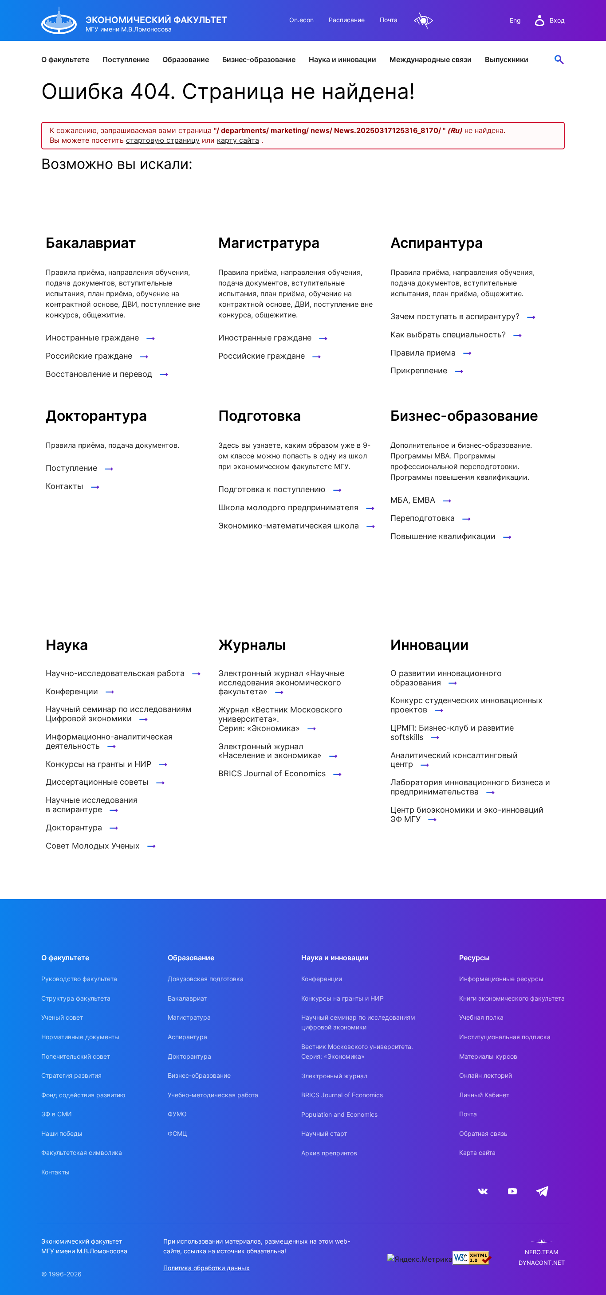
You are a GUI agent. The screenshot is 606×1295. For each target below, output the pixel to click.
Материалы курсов (488, 1056)
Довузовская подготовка (206, 978)
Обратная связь (483, 1133)
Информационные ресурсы (501, 978)
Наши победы (62, 1133)
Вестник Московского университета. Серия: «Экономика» (357, 1051)
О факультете (65, 59)
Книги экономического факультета (512, 998)
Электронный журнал (334, 1076)
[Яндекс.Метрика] (420, 1259)
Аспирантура (187, 1037)
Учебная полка (481, 1017)
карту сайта (238, 140)
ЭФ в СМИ (56, 1114)
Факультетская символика (81, 1152)
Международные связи (431, 59)
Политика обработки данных (206, 1268)
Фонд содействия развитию (83, 1095)
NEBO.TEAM (542, 1252)
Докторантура (189, 1056)
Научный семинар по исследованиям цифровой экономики (358, 1022)
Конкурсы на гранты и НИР (342, 998)
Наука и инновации (342, 59)
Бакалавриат (187, 998)
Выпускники (506, 59)
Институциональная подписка (505, 1037)
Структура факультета (75, 998)
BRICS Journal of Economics (342, 1095)
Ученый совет (62, 1017)
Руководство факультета (79, 978)
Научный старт (324, 1133)
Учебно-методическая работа (213, 1095)
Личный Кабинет (484, 1095)
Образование (185, 59)
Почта (388, 19)
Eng (515, 20)
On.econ (301, 19)
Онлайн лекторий (485, 1075)
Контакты (55, 1172)
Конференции (321, 978)
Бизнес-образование (258, 59)
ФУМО (177, 1114)
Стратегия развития (71, 1075)
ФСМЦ (177, 1133)
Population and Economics (339, 1114)
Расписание (347, 19)
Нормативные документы (80, 1037)
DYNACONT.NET (542, 1263)
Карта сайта (477, 1152)
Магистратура (189, 1017)
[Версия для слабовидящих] (424, 20)
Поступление (125, 59)
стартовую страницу (163, 140)
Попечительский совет (75, 1056)
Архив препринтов (329, 1153)
